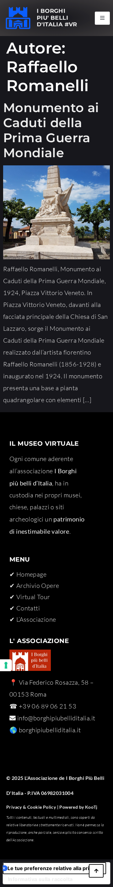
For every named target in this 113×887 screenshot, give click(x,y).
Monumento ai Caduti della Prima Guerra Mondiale (51, 130)
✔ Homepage (27, 574)
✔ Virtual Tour (29, 597)
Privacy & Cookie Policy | (32, 807)
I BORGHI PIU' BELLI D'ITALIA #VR (57, 18)
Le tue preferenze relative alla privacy (54, 868)
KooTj (90, 807)
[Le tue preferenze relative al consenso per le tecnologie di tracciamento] (6, 665)
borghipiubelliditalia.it (50, 730)
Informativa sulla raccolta (40, 879)
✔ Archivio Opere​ (34, 585)
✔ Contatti (24, 608)
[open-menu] (102, 18)
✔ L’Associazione (32, 619)
